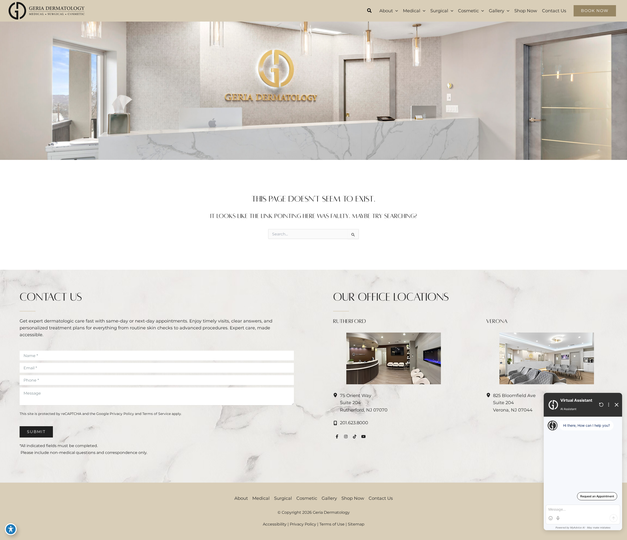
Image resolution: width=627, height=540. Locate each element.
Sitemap (356, 524)
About (241, 498)
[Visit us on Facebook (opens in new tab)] (337, 436)
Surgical (283, 498)
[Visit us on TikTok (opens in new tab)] (355, 436)
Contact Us (381, 498)
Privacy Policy (122, 413)
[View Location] (336, 395)
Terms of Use (332, 524)
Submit (36, 431)
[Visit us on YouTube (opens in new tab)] (363, 436)
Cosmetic (306, 498)
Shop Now (352, 498)
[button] (369, 11)
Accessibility (275, 524)
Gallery (329, 498)
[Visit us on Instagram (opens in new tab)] (346, 436)
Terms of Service (156, 413)
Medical (261, 498)
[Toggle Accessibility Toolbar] (11, 529)
